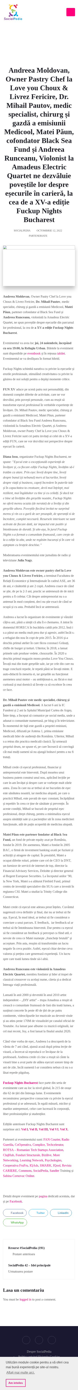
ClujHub (8, 1155)
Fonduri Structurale (28, 1155)
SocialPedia (22, 230)
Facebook (16, 1201)
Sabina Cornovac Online (18, 1176)
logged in (25, 1299)
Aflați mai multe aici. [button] (20, 1372)
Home (28, 39)
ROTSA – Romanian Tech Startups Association (33, 1150)
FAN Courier (51, 1139)
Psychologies (53, 1160)
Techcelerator (54, 1144)
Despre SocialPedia (39, 1351)
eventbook (34, 353)
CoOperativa (23, 1144)
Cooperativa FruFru (15, 1165)
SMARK (45, 1165)
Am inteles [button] (15, 1382)
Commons (25, 1170)
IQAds (34, 1165)
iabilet (61, 353)
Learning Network (31, 1160)
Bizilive (46, 1155)
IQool (56, 1165)
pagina (43, 1196)
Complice (39, 1144)
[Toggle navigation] (70, 12)
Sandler (54, 1170)
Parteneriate (38, 235)
